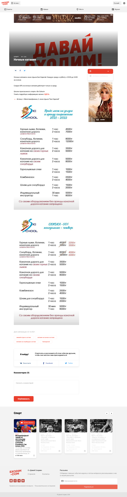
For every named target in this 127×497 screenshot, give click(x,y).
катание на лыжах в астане (46, 337)
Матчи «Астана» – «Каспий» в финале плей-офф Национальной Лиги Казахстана (73, 439)
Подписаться (88, 487)
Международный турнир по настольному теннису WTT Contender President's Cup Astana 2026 (21, 440)
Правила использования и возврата (21, 486)
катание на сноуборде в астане (26, 341)
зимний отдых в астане (23, 337)
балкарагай (46, 341)
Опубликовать (24, 399)
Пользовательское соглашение (45, 486)
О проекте (31, 474)
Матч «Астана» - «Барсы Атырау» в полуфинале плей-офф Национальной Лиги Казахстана (99, 439)
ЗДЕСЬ (46, 94)
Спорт (16, 56)
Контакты (46, 474)
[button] (107, 413)
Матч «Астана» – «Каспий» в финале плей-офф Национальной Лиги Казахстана (48, 439)
